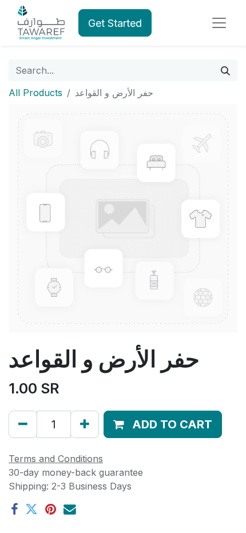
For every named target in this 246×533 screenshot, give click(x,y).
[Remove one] (23, 424)
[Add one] (84, 424)
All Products (35, 92)
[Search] (225, 70)
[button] (163, 424)
